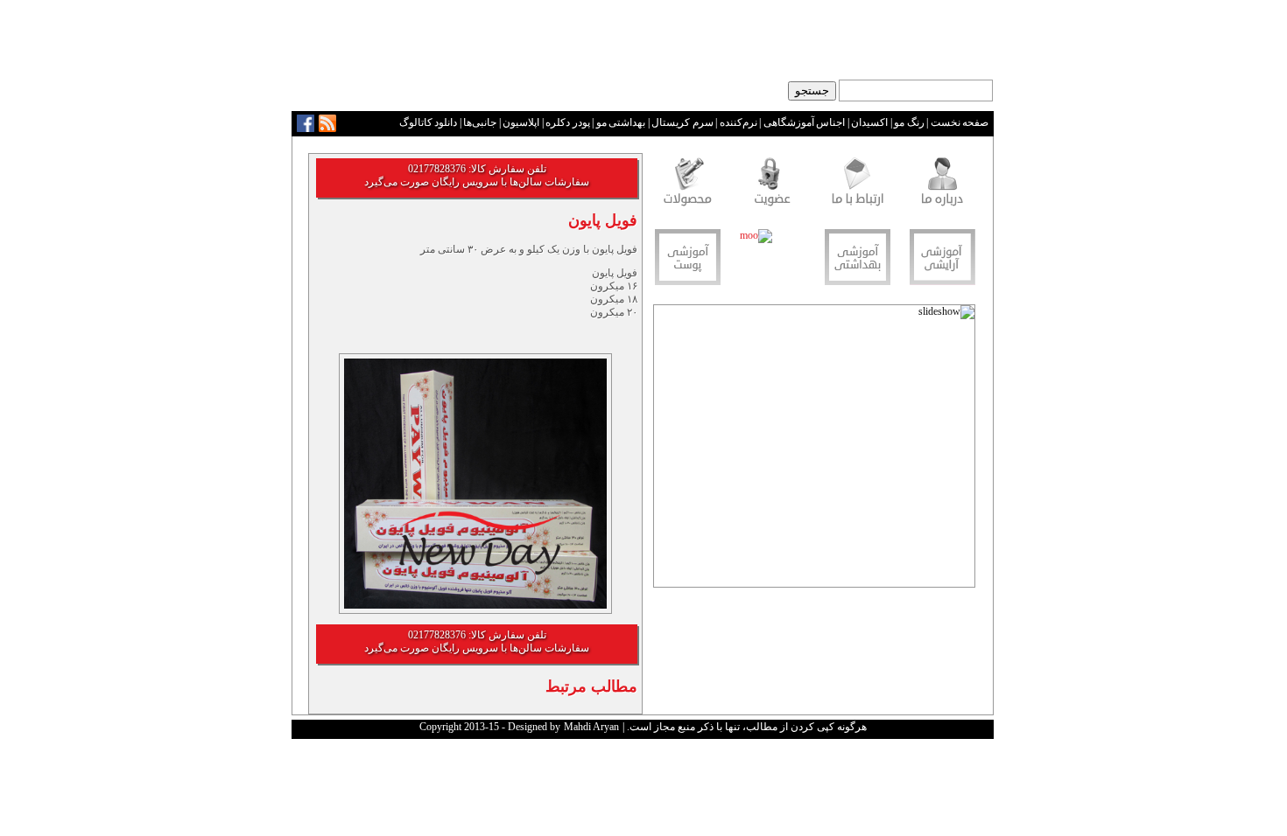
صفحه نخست (960, 122)
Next (668, 451)
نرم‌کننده (738, 122)
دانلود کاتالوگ (428, 122)
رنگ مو (909, 122)
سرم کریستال (682, 122)
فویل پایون (602, 220)
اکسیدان (869, 122)
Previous (961, 451)
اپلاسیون (521, 122)
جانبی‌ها (479, 122)
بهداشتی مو (621, 122)
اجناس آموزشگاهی (804, 122)
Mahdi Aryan (591, 727)
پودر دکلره (567, 122)
